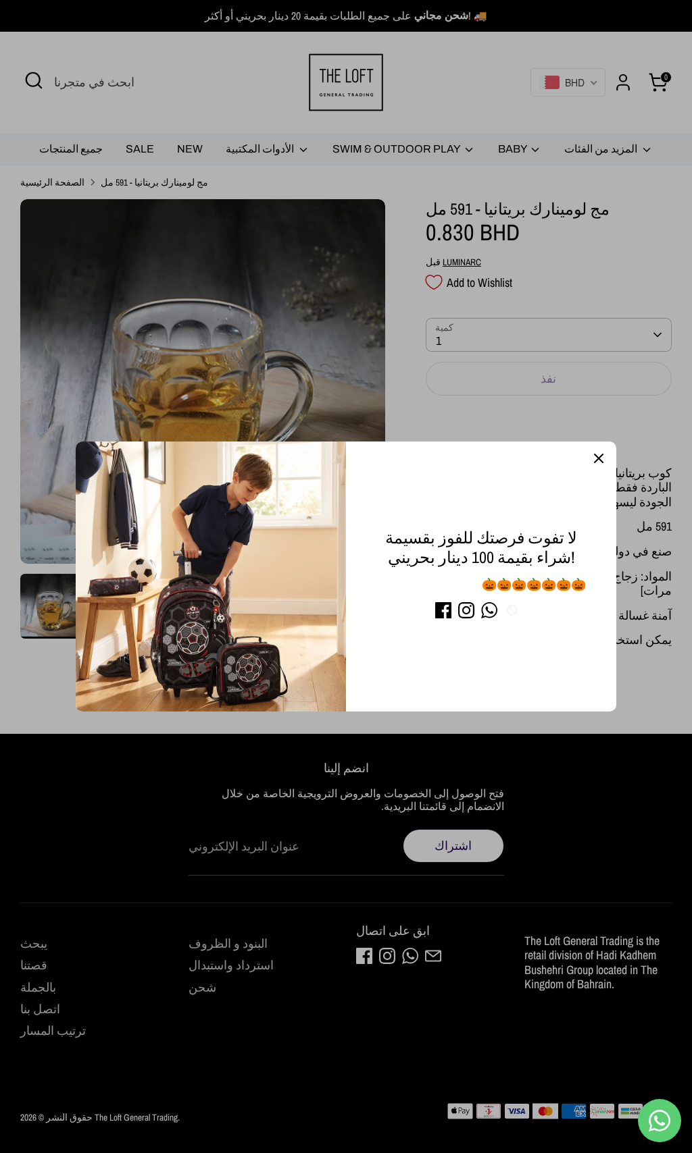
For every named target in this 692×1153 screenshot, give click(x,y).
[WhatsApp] (489, 610)
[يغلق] (599, 459)
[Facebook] (443, 610)
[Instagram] (466, 610)
